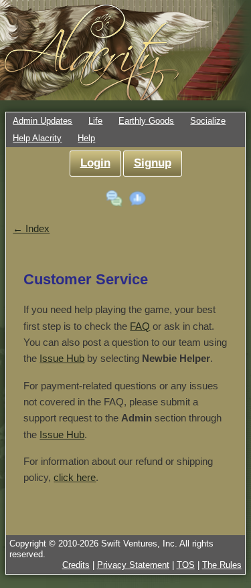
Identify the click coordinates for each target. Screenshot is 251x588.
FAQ (140, 326)
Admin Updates (42, 121)
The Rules (222, 565)
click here (75, 477)
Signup (152, 163)
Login (95, 163)
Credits (76, 565)
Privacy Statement (133, 565)
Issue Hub (61, 358)
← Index (31, 228)
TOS (186, 565)
